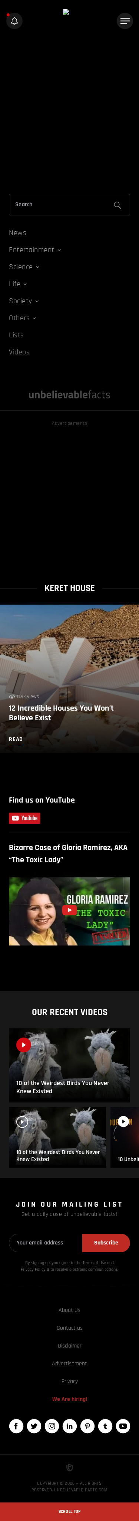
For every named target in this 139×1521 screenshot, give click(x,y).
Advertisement (69, 1364)
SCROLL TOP (70, 1511)
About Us (69, 1310)
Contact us (70, 1328)
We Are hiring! (69, 1399)
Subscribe (106, 1243)
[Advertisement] (69, 113)
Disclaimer (70, 1346)
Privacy (70, 1381)
